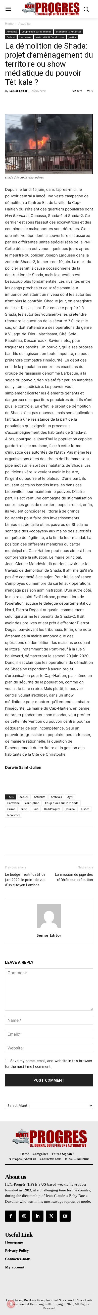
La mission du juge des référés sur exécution (74, 877)
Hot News (25, 37)
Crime (11, 809)
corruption (32, 803)
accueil (24, 797)
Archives (56, 797)
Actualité (24, 23)
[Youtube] (65, 1216)
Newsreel (13, 815)
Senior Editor (18, 91)
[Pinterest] (33, 102)
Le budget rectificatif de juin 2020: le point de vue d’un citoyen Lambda (25, 879)
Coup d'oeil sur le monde (61, 803)
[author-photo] (49, 928)
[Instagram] (24, 1216)
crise (24, 809)
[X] (22, 102)
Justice (73, 37)
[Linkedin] (37, 1216)
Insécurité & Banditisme (49, 37)
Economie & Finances (68, 31)
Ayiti (70, 797)
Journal (70, 809)
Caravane (13, 803)
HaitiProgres (52, 809)
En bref (11, 37)
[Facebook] (10, 102)
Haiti (35, 809)
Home (9, 23)
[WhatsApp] (45, 102)
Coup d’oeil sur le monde (37, 31)
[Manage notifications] (11, 1304)
